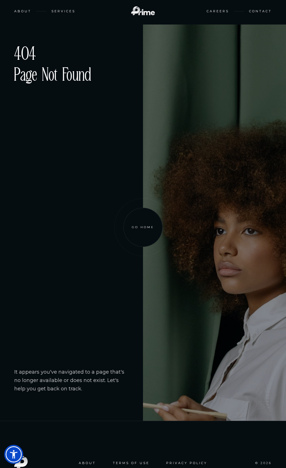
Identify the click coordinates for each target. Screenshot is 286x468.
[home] (143, 11)
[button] (14, 454)
